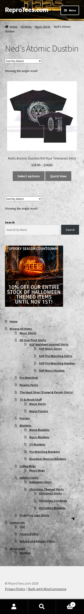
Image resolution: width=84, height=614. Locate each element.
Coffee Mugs (28, 466)
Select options (28, 176)
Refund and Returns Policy (37, 541)
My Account (14, 606)
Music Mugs (37, 470)
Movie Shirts (37, 404)
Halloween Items (40, 482)
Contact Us (17, 522)
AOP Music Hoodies (52, 370)
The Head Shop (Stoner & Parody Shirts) (46, 392)
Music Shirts (42, 27)
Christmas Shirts (50, 493)
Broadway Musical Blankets (47, 459)
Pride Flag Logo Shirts (34, 515)
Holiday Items (29, 478)
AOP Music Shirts (50, 349)
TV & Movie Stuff (31, 399)
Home (13, 27)
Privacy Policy (29, 534)
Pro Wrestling (29, 378)
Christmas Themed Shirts (46, 489)
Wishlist (25, 553)
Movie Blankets (39, 430)
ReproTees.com (26, 9)
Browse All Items (21, 329)
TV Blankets (37, 444)
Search (10, 222)
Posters (25, 418)
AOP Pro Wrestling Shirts (55, 356)
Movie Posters (38, 411)
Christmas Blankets (52, 508)
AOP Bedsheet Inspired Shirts (48, 344)
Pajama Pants (29, 385)
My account (17, 548)
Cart (64, 603)
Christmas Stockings (53, 501)
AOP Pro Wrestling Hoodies (57, 363)
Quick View (58, 176)
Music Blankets (39, 437)
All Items (26, 27)
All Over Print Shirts (33, 340)
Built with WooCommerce (47, 589)
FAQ (22, 527)
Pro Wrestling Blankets (44, 452)
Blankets (25, 425)
